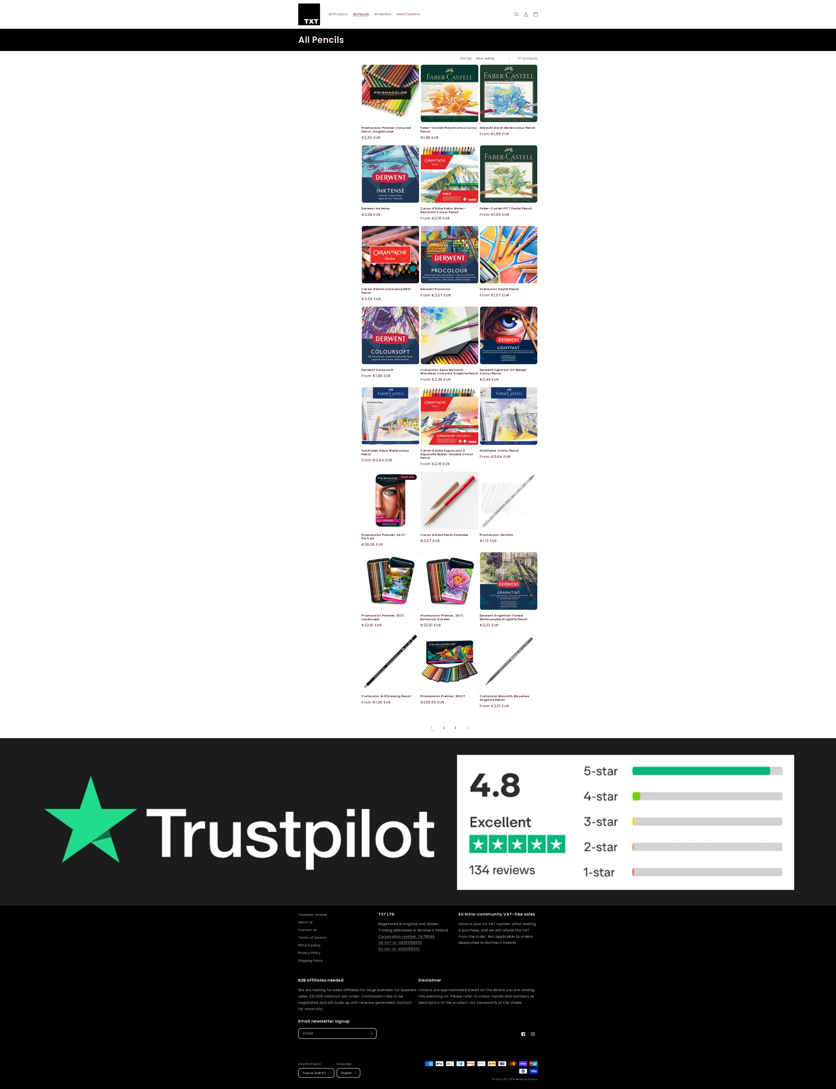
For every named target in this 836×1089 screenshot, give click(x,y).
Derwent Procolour (435, 289)
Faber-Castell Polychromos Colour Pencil (448, 130)
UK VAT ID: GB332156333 (400, 942)
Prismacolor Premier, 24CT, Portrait (383, 537)
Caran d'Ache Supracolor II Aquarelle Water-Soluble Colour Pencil (446, 454)
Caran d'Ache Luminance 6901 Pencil (386, 291)
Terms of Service (312, 937)
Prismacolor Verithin (496, 535)
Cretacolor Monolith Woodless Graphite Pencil (504, 698)
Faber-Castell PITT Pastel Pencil (506, 209)
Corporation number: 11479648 (406, 936)
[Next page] (467, 728)
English (346, 1073)
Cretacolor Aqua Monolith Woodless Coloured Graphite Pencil (449, 372)
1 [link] (432, 727)
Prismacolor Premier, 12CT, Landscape (383, 617)
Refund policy (309, 945)
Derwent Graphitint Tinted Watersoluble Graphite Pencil (504, 617)
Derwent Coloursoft (377, 370)
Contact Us (307, 930)
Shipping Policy (310, 960)
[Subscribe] (371, 1033)
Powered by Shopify (525, 1079)
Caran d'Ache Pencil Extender (444, 535)
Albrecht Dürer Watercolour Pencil (507, 128)
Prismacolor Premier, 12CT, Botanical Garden (442, 617)
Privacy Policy (309, 953)
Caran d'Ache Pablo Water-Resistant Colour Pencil (443, 210)
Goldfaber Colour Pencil (499, 451)
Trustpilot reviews (312, 914)
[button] (516, 14)
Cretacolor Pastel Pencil (499, 289)
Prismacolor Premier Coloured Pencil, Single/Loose (386, 130)
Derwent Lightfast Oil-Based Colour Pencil (503, 372)
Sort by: (466, 58)
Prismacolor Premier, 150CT (442, 696)
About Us (305, 922)
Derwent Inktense (375, 209)
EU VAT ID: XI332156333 (399, 948)
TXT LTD (507, 1079)
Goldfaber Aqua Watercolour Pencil (385, 452)
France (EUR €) (314, 1073)
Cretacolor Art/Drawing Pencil (386, 696)
